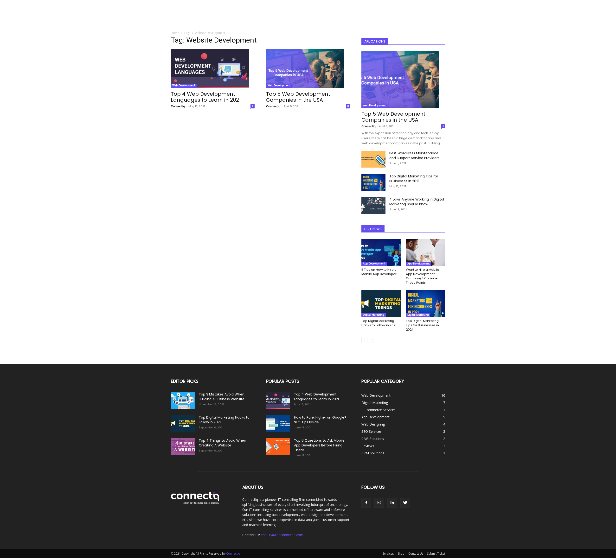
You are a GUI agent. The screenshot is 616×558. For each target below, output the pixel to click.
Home (175, 33)
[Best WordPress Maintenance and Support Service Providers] (373, 159)
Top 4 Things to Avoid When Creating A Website (222, 443)
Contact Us (415, 554)
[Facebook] (366, 503)
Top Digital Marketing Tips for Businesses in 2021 (413, 178)
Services (388, 554)
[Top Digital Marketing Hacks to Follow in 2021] (381, 303)
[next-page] (372, 340)
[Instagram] (379, 503)
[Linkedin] (392, 503)
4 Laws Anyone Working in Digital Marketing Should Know (416, 202)
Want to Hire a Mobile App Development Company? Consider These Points (422, 276)
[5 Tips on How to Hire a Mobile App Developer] (381, 252)
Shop (401, 554)
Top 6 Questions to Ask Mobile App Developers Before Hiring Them (319, 445)
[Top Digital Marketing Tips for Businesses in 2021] (373, 182)
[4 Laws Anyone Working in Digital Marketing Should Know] (373, 205)
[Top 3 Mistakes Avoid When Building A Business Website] (183, 400)
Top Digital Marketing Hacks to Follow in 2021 (378, 323)
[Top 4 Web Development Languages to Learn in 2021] (213, 68)
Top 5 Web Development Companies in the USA (298, 96)
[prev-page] (364, 340)
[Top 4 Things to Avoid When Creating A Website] (183, 446)
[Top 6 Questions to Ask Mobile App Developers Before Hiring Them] (278, 446)
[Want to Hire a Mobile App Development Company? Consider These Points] (425, 252)
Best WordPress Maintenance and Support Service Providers (414, 155)
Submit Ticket (436, 554)
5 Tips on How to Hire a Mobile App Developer (379, 271)
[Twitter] (405, 503)
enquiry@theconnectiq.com (282, 535)
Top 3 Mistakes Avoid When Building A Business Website (221, 396)
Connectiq (178, 106)
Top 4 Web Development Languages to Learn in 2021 (206, 96)
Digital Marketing (373, 315)
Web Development (183, 85)
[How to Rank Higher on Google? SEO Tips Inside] (278, 423)
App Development (374, 263)
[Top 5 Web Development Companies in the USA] (308, 68)
